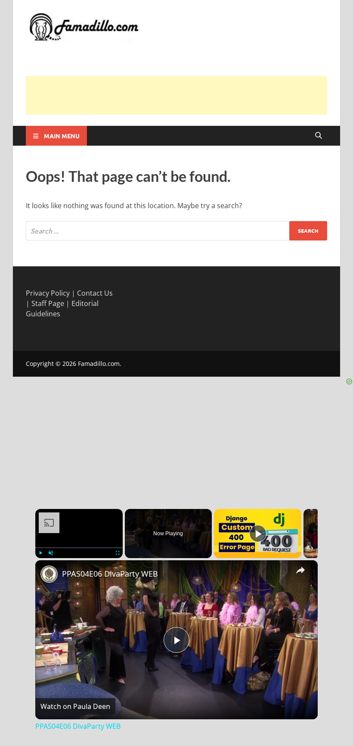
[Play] (40, 553)
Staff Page (47, 303)
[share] (300, 569)
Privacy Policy (48, 293)
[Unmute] (51, 553)
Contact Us (95, 293)
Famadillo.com (99, 363)
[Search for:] (176, 230)
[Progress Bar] (79, 547)
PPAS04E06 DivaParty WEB (110, 573)
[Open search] (318, 136)
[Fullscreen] (117, 553)
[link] (49, 574)
